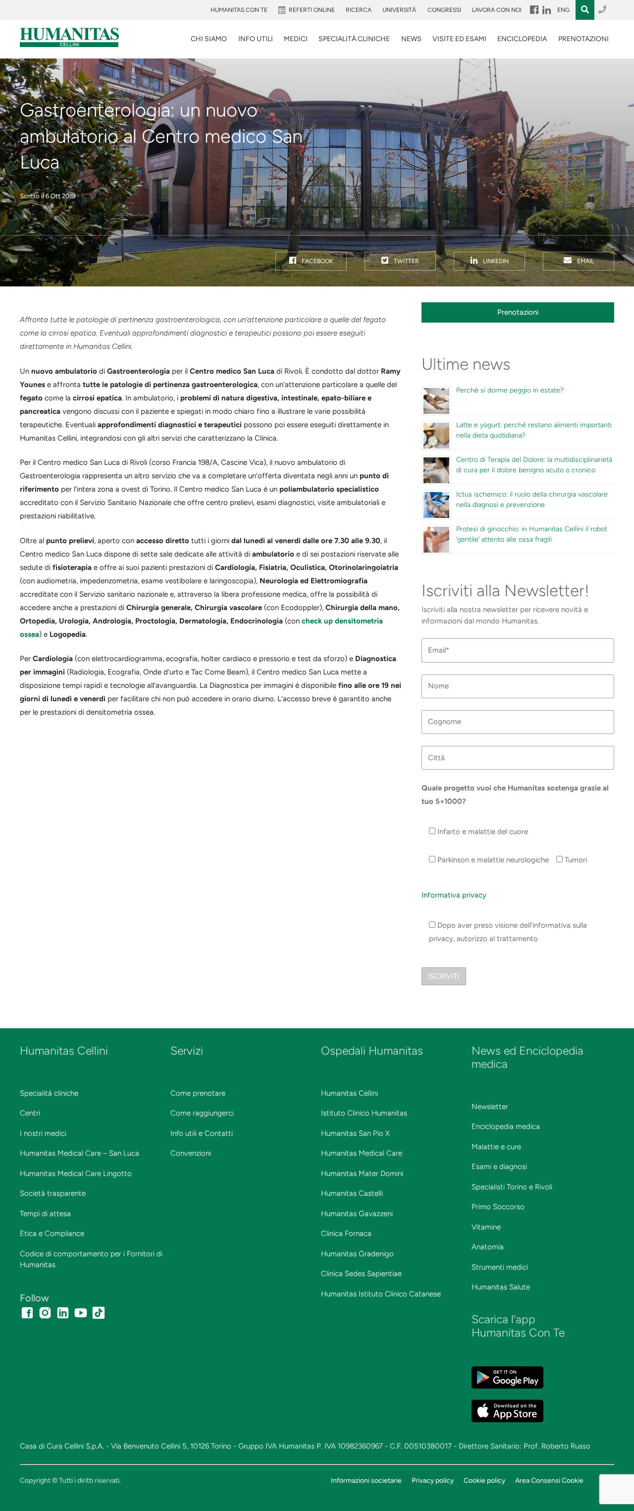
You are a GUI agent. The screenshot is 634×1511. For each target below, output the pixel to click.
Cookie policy (484, 1480)
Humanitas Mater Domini (362, 1173)
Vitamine (486, 1227)
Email (585, 261)
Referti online (312, 9)
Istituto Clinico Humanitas (364, 1113)
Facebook (316, 261)
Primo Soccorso (498, 1206)
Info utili (255, 39)
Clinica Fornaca (346, 1233)
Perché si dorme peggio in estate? (510, 390)
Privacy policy (433, 1480)
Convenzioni (190, 1153)
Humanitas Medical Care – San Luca (79, 1153)
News (411, 39)
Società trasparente (53, 1193)
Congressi (444, 9)
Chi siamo (209, 39)
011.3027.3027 (602, 10)
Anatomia (488, 1246)
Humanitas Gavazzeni (357, 1213)
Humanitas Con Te (239, 9)
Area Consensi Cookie (549, 1480)
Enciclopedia (522, 39)
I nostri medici (43, 1133)
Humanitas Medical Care (361, 1153)
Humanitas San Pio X (355, 1133)
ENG (563, 9)
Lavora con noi (497, 9)
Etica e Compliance (52, 1233)
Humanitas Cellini (349, 1093)
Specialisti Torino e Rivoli (512, 1186)
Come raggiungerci (202, 1113)
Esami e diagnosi (499, 1166)
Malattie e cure (496, 1146)
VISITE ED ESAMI (459, 39)
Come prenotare (197, 1093)
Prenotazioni (583, 39)
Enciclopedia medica (506, 1126)
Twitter (405, 261)
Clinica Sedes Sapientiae (361, 1273)
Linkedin (495, 261)
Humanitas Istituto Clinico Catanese (381, 1293)
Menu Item (533, 10)
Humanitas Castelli (352, 1193)
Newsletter (490, 1106)
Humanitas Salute (501, 1287)
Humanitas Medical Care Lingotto (76, 1173)
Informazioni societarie (366, 1480)
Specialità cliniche (49, 1093)
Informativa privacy (454, 895)
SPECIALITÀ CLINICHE (354, 39)
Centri (30, 1113)
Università (399, 9)
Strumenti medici (500, 1267)
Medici (296, 39)
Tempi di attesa (45, 1213)
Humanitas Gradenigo (357, 1253)
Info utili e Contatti (201, 1133)
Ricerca (358, 9)
